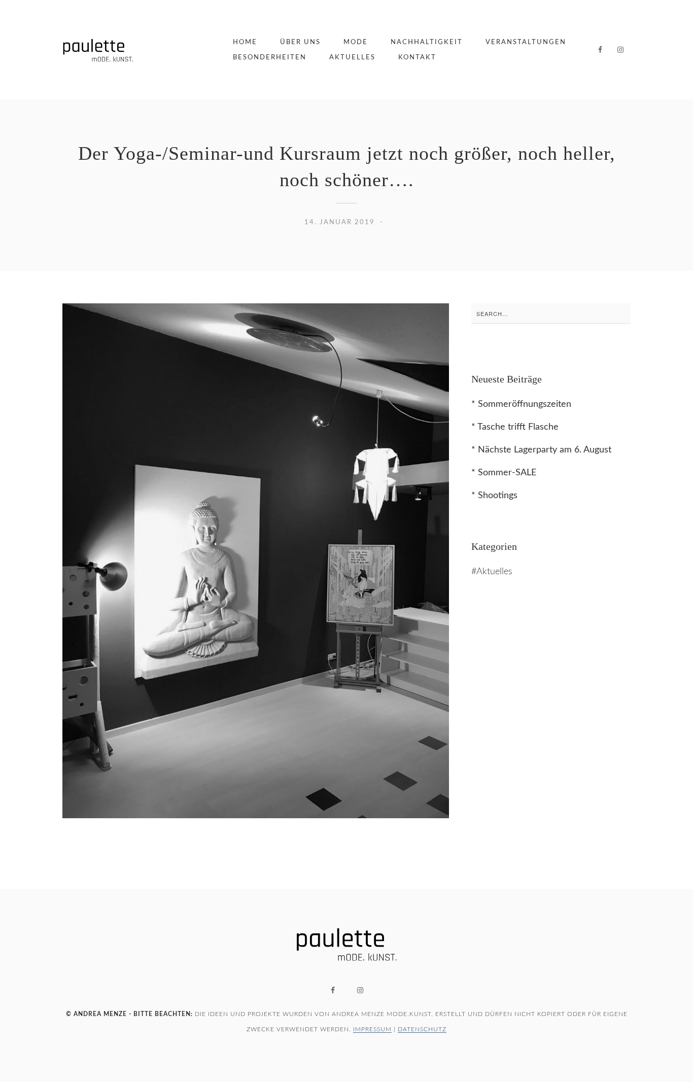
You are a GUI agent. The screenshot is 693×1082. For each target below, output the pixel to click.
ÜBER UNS (300, 42)
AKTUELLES (352, 57)
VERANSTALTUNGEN (526, 42)
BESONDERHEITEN (269, 57)
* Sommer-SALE (503, 472)
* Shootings (494, 495)
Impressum (372, 1029)
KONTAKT (417, 57)
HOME (245, 42)
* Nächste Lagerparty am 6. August (541, 450)
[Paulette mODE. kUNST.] (97, 49)
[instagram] (620, 49)
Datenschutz (422, 1029)
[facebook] (600, 49)
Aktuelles (494, 571)
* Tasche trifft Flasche (515, 427)
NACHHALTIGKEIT (427, 42)
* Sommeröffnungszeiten (521, 404)
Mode (355, 42)
